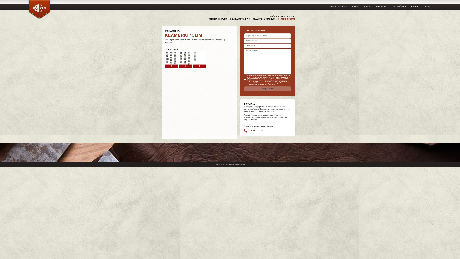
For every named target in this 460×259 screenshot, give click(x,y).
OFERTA (367, 6)
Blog (427, 6)
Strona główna (338, 6)
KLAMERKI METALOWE (264, 19)
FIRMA (355, 6)
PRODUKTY (381, 6)
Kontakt (415, 6)
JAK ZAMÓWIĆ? (398, 6)
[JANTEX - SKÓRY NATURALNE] (81, 9)
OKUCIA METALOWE (240, 19)
